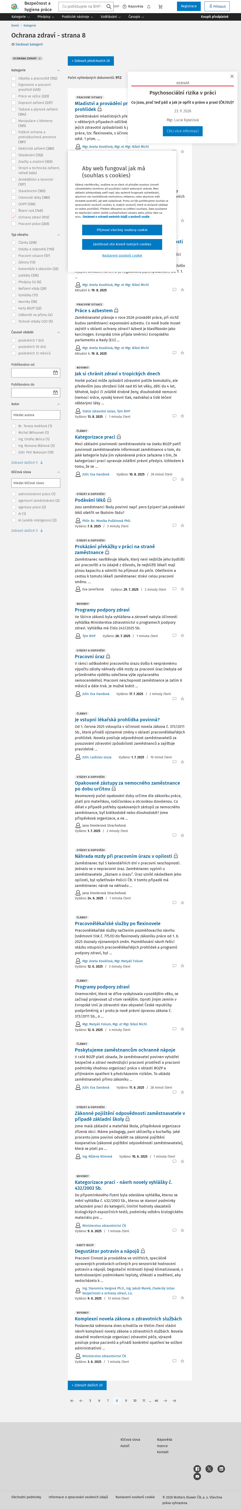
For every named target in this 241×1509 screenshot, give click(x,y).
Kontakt (163, 1452)
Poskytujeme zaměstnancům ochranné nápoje (125, 1050)
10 (135, 1401)
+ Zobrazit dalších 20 (87, 1385)
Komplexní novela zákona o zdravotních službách (128, 1319)
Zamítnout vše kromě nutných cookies (122, 244)
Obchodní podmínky (26, 1497)
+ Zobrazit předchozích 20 (91, 61)
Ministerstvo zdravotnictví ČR (104, 1226)
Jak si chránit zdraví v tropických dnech (117, 373)
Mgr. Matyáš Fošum (128, 961)
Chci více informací (183, 131)
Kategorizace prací (95, 437)
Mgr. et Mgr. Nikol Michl (131, 147)
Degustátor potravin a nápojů (107, 1251)
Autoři (124, 1446)
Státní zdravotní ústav (98, 411)
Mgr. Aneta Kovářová (97, 147)
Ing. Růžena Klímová (97, 1157)
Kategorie (30, 25)
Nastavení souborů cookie (135, 1497)
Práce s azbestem (94, 310)
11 (143, 1401)
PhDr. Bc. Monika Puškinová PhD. (106, 521)
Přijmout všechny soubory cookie (122, 230)
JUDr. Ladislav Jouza (97, 757)
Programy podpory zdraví (102, 610)
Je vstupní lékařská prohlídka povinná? (117, 719)
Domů (15, 25)
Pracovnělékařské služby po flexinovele (118, 923)
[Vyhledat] (108, 6)
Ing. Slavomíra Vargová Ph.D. (103, 1288)
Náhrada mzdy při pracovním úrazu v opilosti (123, 856)
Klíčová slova (130, 1440)
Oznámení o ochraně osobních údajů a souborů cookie (116, 216)
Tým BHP (123, 411)
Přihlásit (219, 7)
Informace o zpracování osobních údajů (78, 1497)
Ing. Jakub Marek (138, 1288)
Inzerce (162, 1446)
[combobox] (86, 6)
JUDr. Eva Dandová (95, 474)
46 (156, 1401)
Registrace (189, 6)
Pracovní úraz (89, 656)
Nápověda (135, 6)
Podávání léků (90, 500)
